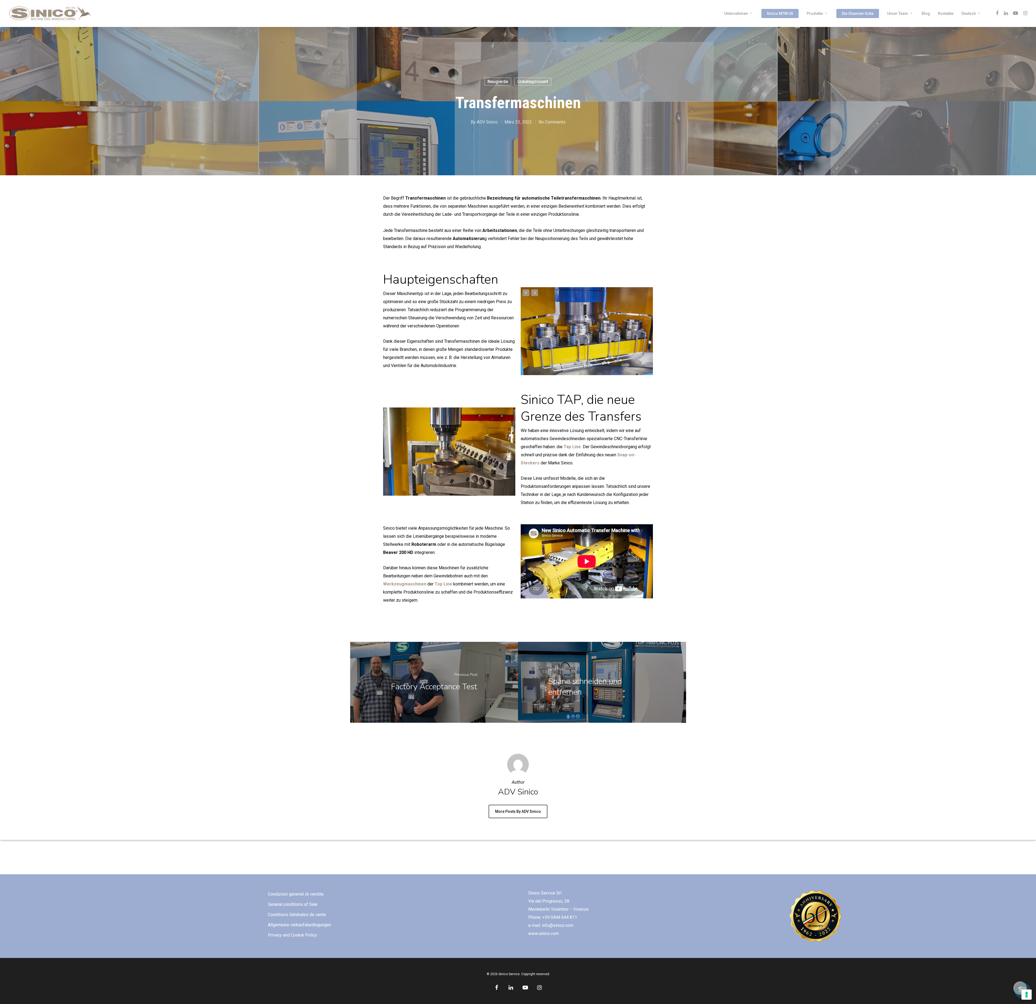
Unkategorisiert (532, 81)
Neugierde (498, 81)
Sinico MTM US (780, 13)
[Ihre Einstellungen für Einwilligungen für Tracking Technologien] (1026, 994)
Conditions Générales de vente (297, 914)
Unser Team (897, 13)
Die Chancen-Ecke (858, 13)
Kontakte (945, 13)
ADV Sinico (487, 122)
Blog (926, 13)
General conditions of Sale (293, 904)
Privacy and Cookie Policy (292, 935)
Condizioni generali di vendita (295, 894)
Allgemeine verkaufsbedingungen (299, 924)
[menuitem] (971, 13)
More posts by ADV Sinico (518, 811)
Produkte (815, 13)
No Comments (552, 122)
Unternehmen (736, 13)
